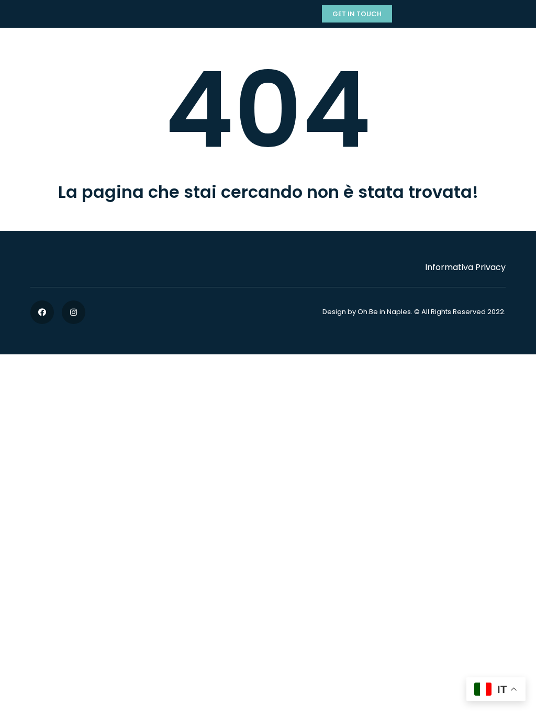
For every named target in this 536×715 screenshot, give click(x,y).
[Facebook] (42, 312)
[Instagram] (73, 312)
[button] (357, 14)
